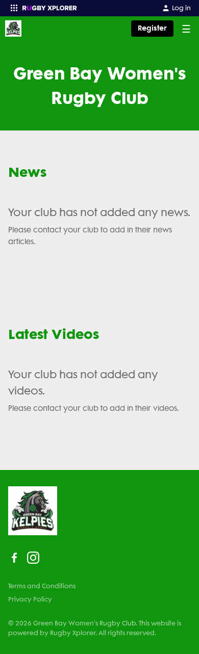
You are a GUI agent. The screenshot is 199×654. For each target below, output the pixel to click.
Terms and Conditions (42, 586)
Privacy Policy (30, 599)
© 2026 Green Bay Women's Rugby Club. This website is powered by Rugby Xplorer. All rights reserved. (94, 628)
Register (152, 28)
